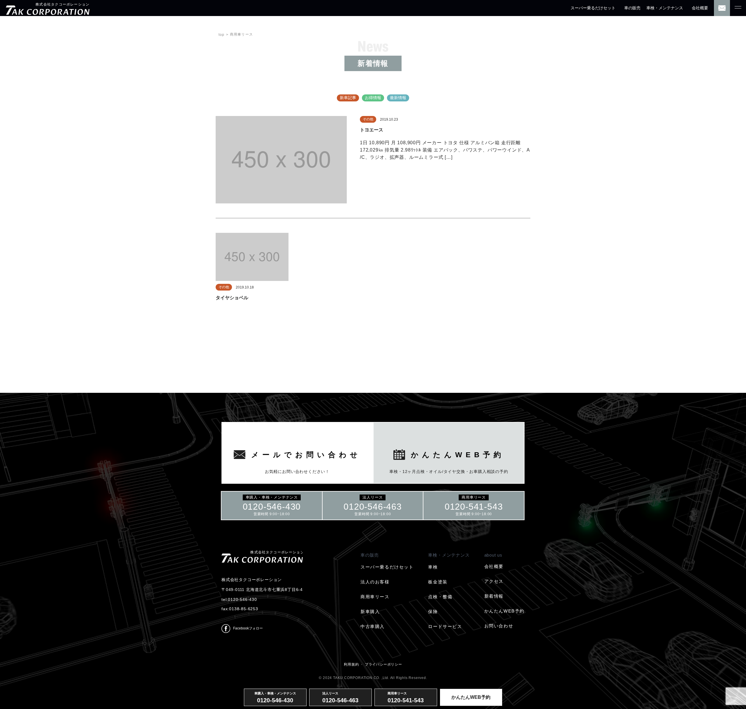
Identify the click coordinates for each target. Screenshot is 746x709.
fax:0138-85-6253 (239, 608)
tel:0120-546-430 (239, 599)
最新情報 (398, 97)
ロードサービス (445, 626)
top (222, 35)
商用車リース (375, 596)
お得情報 (373, 97)
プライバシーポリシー (383, 664)
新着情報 (494, 596)
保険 (433, 611)
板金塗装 (437, 581)
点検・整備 (440, 596)
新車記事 (348, 97)
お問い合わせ (498, 625)
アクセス (494, 581)
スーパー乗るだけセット (593, 8)
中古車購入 (372, 626)
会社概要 (700, 8)
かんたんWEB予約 (504, 610)
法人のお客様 (375, 581)
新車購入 (370, 611)
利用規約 (351, 664)
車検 (433, 566)
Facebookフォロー (248, 628)
